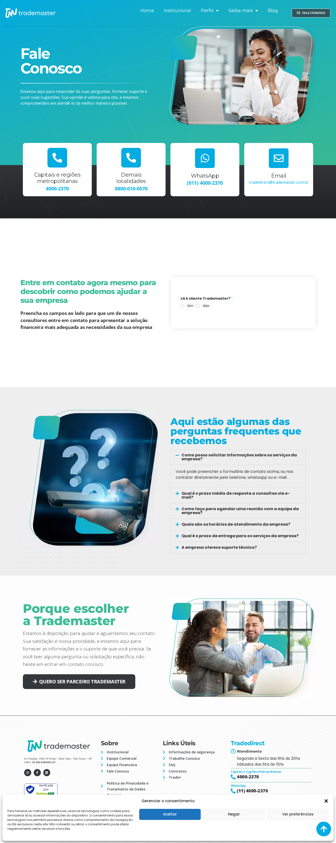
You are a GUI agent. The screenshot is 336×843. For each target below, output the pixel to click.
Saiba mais (241, 10)
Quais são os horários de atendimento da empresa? (236, 524)
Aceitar (170, 814)
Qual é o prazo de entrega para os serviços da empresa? (240, 536)
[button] (326, 801)
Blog (273, 10)
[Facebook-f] (37, 772)
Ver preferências (298, 814)
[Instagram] (27, 772)
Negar (234, 814)
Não (206, 306)
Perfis (207, 10)
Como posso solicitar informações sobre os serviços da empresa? (239, 457)
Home (147, 10)
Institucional (177, 10)
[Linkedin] (46, 772)
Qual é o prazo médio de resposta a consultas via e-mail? (236, 495)
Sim (190, 306)
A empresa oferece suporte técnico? (219, 547)
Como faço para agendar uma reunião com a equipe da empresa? (240, 511)
